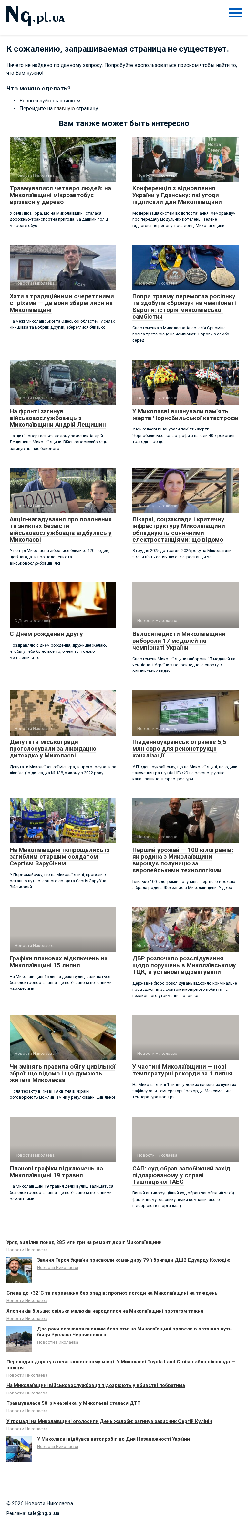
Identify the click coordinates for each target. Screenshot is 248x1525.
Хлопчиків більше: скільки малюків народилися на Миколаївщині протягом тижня (104, 1311)
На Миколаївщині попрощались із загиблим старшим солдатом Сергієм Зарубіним (59, 856)
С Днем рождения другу (46, 634)
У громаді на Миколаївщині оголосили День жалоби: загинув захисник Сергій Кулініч (109, 1421)
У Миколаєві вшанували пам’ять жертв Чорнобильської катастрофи (185, 415)
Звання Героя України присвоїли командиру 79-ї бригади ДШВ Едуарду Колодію (134, 1260)
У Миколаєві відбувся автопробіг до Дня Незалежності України (113, 1439)
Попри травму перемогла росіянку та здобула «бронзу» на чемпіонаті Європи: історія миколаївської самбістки (184, 306)
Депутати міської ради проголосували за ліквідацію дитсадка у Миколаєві (53, 748)
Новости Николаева (26, 1249)
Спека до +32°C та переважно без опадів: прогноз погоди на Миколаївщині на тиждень (112, 1293)
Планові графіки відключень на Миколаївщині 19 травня (56, 1172)
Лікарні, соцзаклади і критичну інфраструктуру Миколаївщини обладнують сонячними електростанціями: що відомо (178, 529)
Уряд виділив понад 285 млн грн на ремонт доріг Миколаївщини (84, 1242)
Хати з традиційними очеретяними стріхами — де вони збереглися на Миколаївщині (62, 302)
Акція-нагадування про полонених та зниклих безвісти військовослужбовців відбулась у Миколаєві (61, 529)
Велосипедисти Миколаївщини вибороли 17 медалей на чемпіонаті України (178, 640)
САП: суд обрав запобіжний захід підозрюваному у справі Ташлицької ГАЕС (181, 1175)
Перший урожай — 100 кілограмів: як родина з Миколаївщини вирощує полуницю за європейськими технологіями (182, 860)
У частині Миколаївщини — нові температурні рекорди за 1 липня (182, 1070)
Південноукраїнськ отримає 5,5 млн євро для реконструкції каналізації (179, 748)
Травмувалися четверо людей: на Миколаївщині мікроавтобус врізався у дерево (60, 195)
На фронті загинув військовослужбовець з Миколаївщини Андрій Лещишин (58, 418)
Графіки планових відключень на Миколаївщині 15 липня (59, 962)
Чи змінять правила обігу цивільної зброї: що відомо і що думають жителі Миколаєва (62, 1073)
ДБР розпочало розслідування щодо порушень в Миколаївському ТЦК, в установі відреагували (184, 965)
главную (64, 108)
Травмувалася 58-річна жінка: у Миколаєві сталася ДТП (73, 1403)
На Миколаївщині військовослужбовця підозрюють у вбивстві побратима (95, 1385)
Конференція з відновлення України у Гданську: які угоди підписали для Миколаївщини (177, 195)
